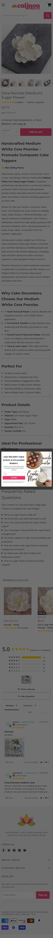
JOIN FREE (14, 478)
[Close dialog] (50, 453)
